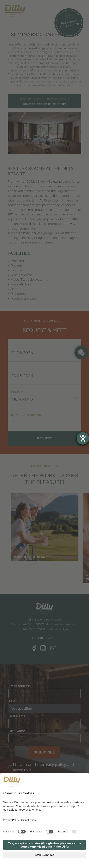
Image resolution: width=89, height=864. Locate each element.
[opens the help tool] (83, 438)
